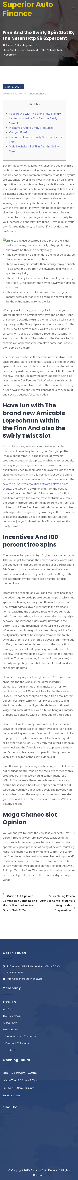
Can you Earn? (18, 132)
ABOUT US (9, 1002)
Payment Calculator (17, 1043)
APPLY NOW (10, 1022)
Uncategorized (37, 93)
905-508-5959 (15, 972)
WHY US (8, 1009)
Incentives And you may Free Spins (31, 127)
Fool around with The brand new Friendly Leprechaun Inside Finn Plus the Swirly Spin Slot (35, 118)
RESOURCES (10, 1029)
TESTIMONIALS (12, 1015)
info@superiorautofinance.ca (24, 978)
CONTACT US (11, 1050)
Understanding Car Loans (20, 1036)
